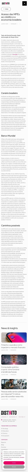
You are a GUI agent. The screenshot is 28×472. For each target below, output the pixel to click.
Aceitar (14, 462)
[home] (5, 3)
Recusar (14, 466)
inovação (15, 54)
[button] (24, 3)
